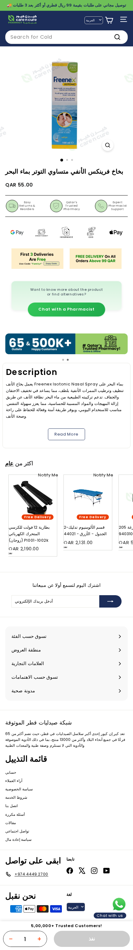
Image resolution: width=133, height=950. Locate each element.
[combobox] (66, 37)
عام (9, 463)
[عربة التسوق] (109, 20)
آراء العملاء (13, 780)
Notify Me (48, 475)
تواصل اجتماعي (17, 831)
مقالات (10, 822)
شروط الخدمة (16, 797)
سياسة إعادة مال (18, 839)
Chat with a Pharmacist (66, 309)
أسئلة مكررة (15, 814)
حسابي (10, 772)
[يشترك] (110, 601)
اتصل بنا (11, 805)
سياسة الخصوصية (19, 789)
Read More (66, 434)
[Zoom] (107, 145)
